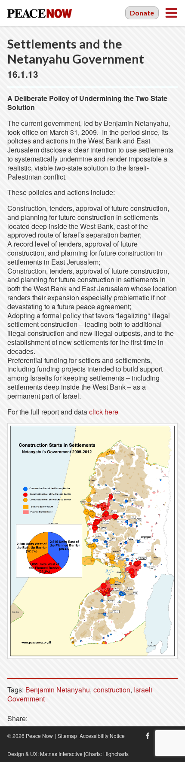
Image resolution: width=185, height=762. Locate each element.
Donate (142, 13)
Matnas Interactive (61, 753)
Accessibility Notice (102, 735)
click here (103, 412)
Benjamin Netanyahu (57, 690)
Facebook (147, 736)
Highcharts (116, 753)
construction (111, 690)
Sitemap (67, 735)
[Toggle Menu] (171, 12)
